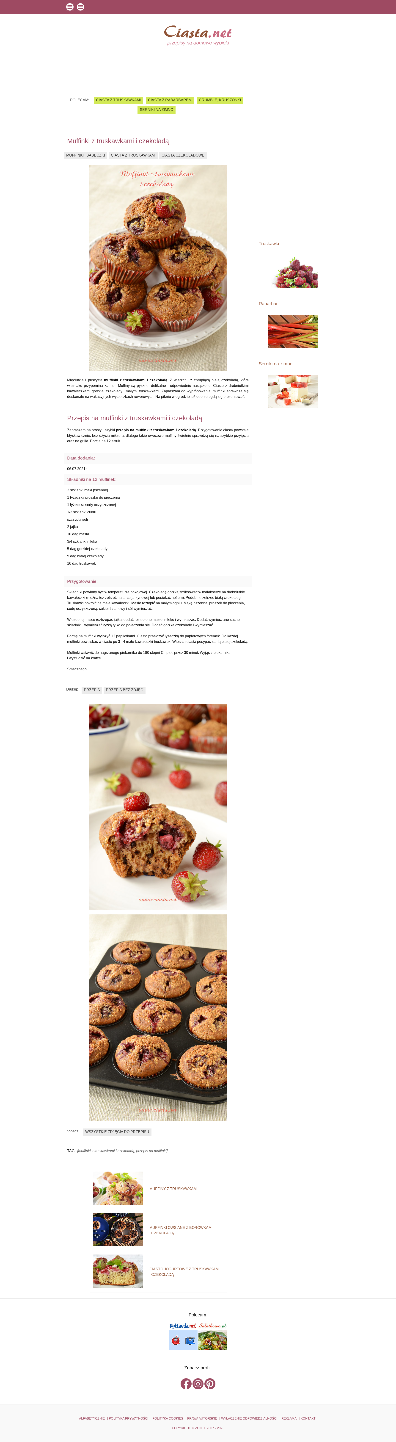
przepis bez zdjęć (124, 690)
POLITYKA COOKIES (167, 1418)
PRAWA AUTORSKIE (202, 1418)
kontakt (308, 1418)
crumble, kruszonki (220, 100)
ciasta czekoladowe (183, 155)
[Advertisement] (293, 163)
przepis (92, 690)
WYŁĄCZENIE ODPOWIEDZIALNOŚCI (249, 1418)
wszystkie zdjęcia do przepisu (117, 1132)
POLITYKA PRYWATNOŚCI (128, 1418)
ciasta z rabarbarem (170, 100)
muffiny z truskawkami (173, 1189)
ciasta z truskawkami (118, 100)
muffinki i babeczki (85, 155)
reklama (289, 1418)
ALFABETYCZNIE (92, 1418)
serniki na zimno (156, 110)
